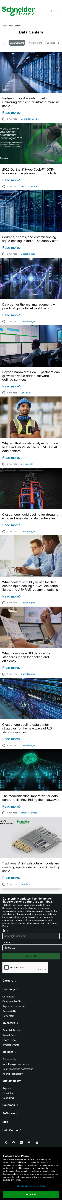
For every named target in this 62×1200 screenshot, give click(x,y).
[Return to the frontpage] (17, 11)
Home (4, 26)
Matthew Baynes (29, 813)
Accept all (31, 1194)
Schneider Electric (30, 119)
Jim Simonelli (27, 464)
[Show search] (52, 11)
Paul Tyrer (26, 884)
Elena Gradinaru (29, 186)
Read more (10, 112)
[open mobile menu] (59, 11)
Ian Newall (26, 393)
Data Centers (17, 42)
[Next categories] (58, 43)
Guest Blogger (28, 254)
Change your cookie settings (31, 1186)
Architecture (35, 42)
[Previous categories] (3, 43)
